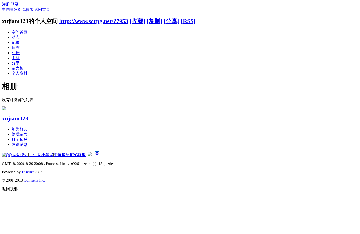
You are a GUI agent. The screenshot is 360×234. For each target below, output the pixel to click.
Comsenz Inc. (34, 180)
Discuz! (28, 172)
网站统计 (20, 155)
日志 (16, 48)
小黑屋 (47, 155)
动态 (16, 37)
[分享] (172, 21)
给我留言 (19, 134)
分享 (16, 63)
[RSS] (188, 21)
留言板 (18, 68)
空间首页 (19, 32)
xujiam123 (15, 118)
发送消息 (19, 144)
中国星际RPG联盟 (17, 9)
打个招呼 (19, 139)
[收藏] (137, 21)
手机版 (35, 155)
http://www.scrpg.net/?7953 (93, 21)
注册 (6, 4)
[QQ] (7, 155)
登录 (15, 4)
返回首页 (42, 9)
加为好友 (19, 129)
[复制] (154, 21)
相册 (16, 53)
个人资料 (19, 73)
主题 (16, 58)
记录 (16, 42)
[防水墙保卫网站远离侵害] (90, 155)
